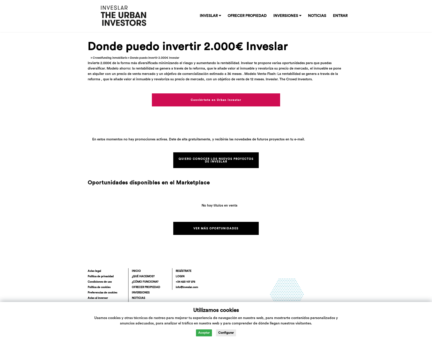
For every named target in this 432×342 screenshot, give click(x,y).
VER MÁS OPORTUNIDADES (216, 228)
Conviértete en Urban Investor (216, 100)
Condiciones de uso (100, 281)
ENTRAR (340, 16)
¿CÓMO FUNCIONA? (145, 281)
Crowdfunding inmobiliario (110, 57)
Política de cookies (99, 287)
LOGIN (180, 276)
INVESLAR (209, 16)
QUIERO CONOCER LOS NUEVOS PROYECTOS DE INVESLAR (216, 160)
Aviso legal (94, 271)
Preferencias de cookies (102, 292)
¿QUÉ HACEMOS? (143, 276)
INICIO (136, 271)
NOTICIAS (317, 16)
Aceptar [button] (204, 332)
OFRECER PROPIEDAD (247, 16)
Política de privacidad (101, 276)
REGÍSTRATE (183, 271)
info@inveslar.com (187, 287)
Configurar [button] (226, 332)
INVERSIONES (285, 16)
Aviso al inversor (98, 298)
